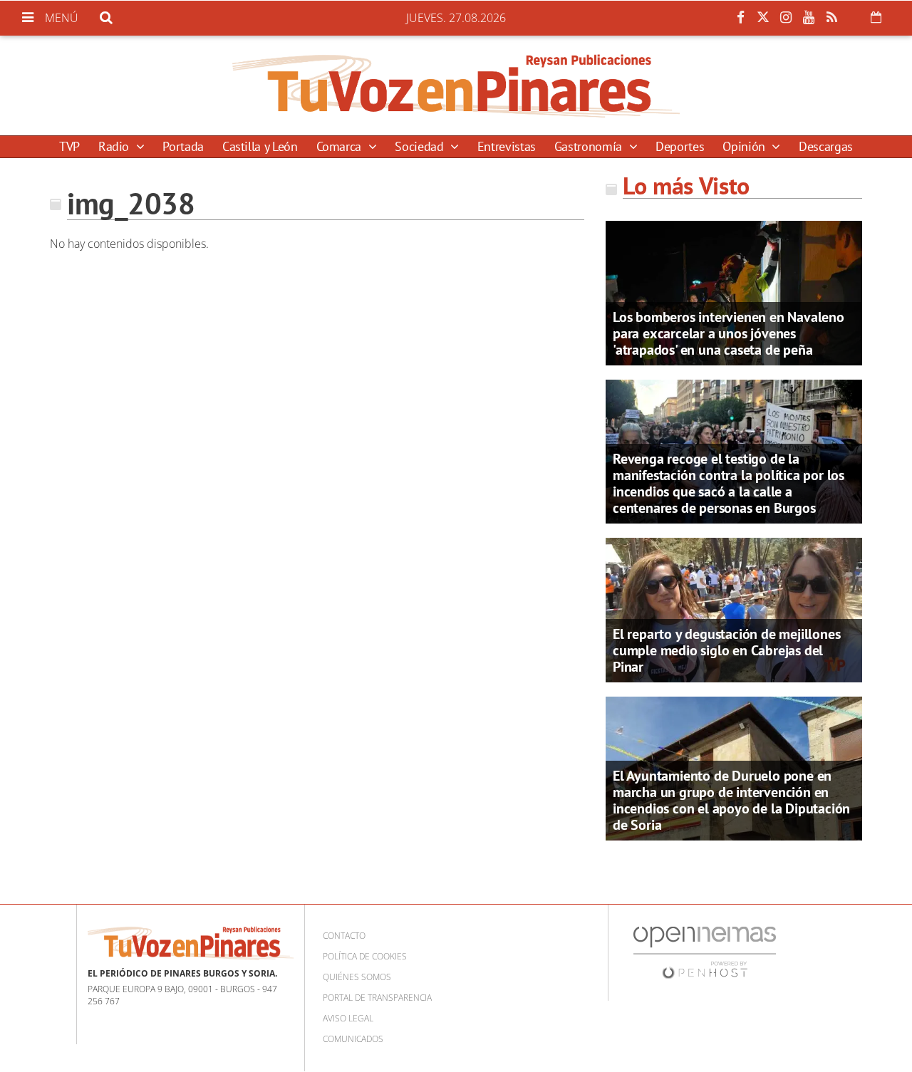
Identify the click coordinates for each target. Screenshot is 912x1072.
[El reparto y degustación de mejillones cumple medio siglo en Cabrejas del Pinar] (734, 609)
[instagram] (785, 18)
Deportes (680, 146)
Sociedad (421, 146)
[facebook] (740, 18)
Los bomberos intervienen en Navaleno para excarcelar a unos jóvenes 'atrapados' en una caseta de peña (728, 333)
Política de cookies (365, 956)
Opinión (745, 146)
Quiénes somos (357, 977)
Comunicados (353, 1039)
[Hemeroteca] (876, 17)
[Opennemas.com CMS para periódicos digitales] (704, 952)
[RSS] (831, 18)
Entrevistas (506, 146)
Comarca (340, 146)
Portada (182, 146)
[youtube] (808, 18)
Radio (115, 146)
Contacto (344, 936)
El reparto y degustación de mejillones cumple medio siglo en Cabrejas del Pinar (726, 650)
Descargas (826, 146)
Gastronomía (590, 146)
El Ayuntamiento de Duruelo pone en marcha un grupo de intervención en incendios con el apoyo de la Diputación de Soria (731, 800)
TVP (69, 146)
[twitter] (763, 18)
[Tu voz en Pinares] (456, 85)
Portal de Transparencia (377, 998)
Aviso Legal (348, 1018)
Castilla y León (260, 146)
